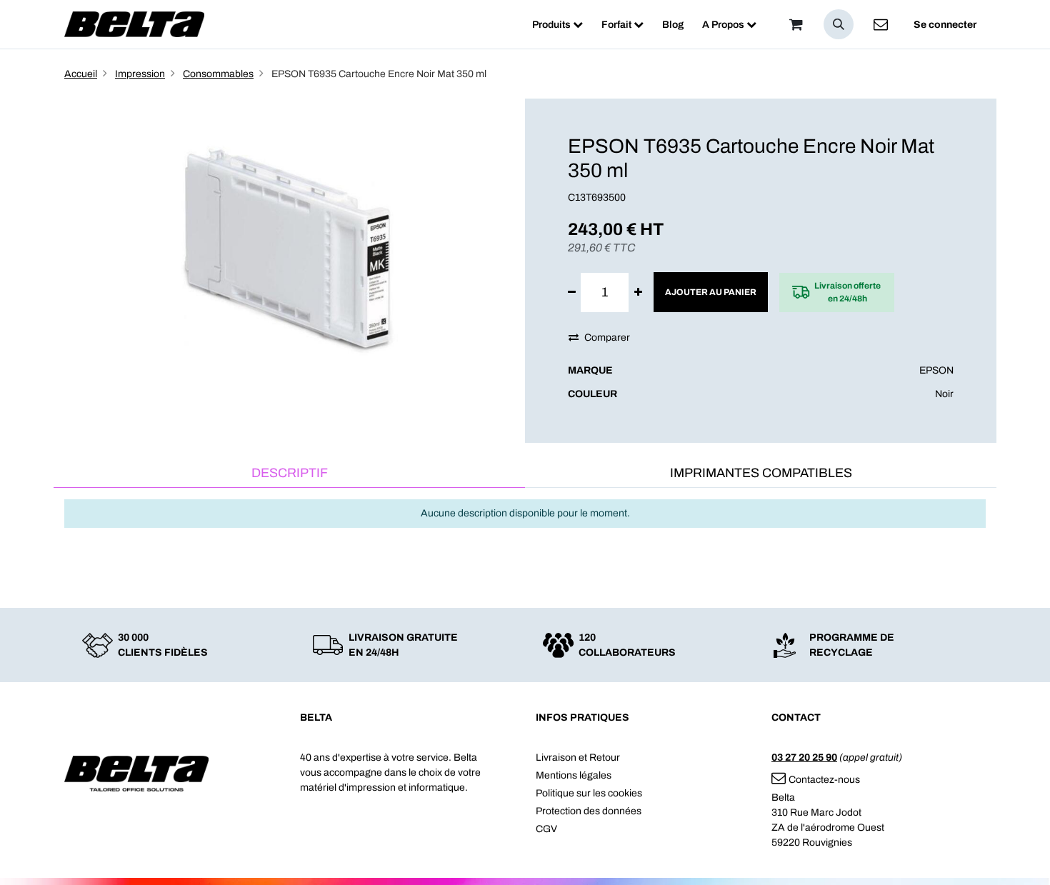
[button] (839, 24)
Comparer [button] (607, 337)
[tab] (289, 474)
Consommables (218, 74)
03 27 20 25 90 (804, 757)
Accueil (80, 74)
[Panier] (796, 24)
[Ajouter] (638, 292)
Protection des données (588, 811)
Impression (140, 74)
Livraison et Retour (578, 757)
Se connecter (945, 24)
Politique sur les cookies (589, 793)
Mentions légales (573, 775)
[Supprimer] (572, 292)
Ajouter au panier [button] (710, 292)
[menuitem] (557, 24)
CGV (546, 829)
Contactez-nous (824, 779)
